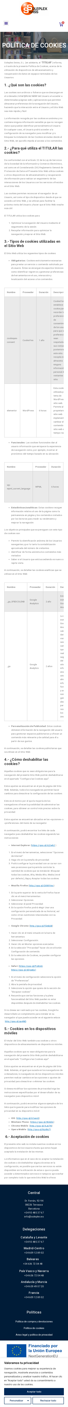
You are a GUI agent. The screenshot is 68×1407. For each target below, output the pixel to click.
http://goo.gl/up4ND (15, 1021)
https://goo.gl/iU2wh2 (43, 845)
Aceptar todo (34, 1391)
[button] (6, 23)
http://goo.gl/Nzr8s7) (39, 1129)
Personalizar (16, 1400)
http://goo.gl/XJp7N (41, 1125)
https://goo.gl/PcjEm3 (31, 966)
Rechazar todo (48, 1400)
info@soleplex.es (34, 1216)
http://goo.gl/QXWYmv (41, 885)
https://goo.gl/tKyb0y (42, 1122)
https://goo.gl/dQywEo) (23, 969)
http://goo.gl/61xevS (28, 1118)
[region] (34, 1382)
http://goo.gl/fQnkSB (41, 925)
